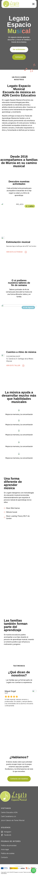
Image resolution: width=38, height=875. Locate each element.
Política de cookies (7, 853)
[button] (33, 4)
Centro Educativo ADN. (9, 812)
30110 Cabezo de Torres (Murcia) (12, 820)
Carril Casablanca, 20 (8, 816)
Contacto (4, 857)
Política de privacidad (8, 845)
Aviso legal (5, 849)
